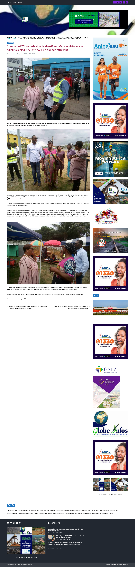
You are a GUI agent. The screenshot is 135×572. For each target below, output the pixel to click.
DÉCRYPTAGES (50, 37)
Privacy (108, 564)
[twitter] (127, 2)
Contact (20, 2)
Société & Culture (29, 37)
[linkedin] (124, 2)
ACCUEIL (9, 37)
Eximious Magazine (27, 564)
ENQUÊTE (60, 37)
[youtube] (117, 2)
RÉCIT (86, 37)
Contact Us (125, 564)
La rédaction (12, 54)
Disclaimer (113, 564)
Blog (14, 2)
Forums (9, 2)
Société (40, 37)
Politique (69, 37)
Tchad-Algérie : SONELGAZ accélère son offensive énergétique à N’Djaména (70, 536)
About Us (119, 564)
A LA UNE (17, 37)
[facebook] (114, 2)
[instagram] (120, 2)
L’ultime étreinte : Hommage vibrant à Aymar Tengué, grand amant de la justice (65, 529)
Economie (78, 37)
